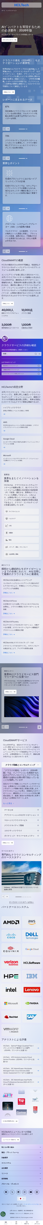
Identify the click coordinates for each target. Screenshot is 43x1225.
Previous (4, 129)
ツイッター (12, 1192)
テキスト (21, 511)
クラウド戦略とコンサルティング (20, 765)
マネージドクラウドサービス (15, 820)
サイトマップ (19, 1213)
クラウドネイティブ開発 (14, 825)
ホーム (3, 10)
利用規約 (12, 1213)
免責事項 (20, 1210)
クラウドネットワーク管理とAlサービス (13, 373)
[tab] (39, 727)
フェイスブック (6, 1192)
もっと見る (7, 803)
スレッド (37, 1192)
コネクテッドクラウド (13, 830)
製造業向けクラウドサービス (10, 365)
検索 (16, 1223)
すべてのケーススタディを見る (21, 902)
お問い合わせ (13, 1210)
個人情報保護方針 (28, 1210)
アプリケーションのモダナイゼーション (20, 815)
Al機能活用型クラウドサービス (11, 369)
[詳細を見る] (21, 1048)
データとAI (8, 810)
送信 (39, 354)
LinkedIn (18, 1192)
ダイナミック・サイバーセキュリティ (19, 836)
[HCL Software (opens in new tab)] (31, 963)
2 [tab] (24, 158)
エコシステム (6, 1163)
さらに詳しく (21, 426)
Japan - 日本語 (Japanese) (21, 1199)
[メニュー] (6, 1222)
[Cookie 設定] (3, 1214)
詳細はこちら (21, 411)
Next (8, 129)
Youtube (30, 1192)
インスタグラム (24, 1192)
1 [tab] (19, 158)
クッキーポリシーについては (31, 1204)
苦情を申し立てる (28, 1213)
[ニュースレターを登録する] (26, 1223)
